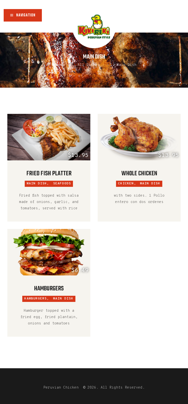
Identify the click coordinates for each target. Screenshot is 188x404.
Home (56, 65)
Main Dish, (38, 184)
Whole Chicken (139, 173)
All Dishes (89, 65)
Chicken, (127, 184)
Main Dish (150, 184)
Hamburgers (49, 288)
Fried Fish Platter (48, 173)
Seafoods (62, 184)
